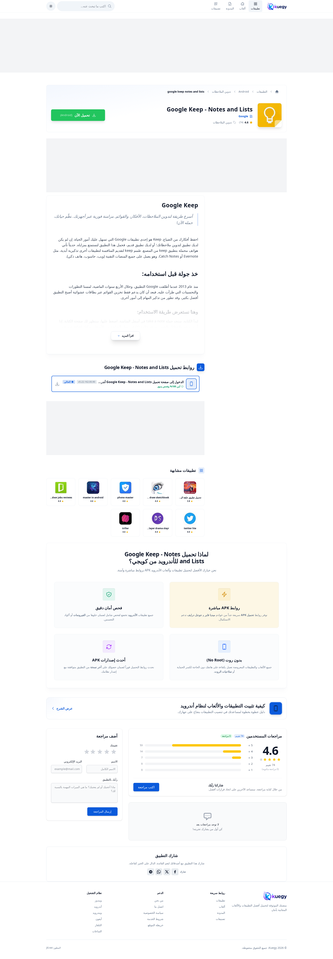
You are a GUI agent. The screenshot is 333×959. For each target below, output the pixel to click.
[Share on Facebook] (175, 871)
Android (244, 91)
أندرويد (98, 906)
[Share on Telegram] (150, 871)
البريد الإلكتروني (73, 761)
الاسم (114, 761)
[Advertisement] (166, 46)
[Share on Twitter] (166, 871)
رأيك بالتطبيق (110, 779)
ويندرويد (97, 913)
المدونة (221, 913)
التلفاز (98, 925)
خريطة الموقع (155, 925)
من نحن (158, 900)
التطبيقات (262, 91)
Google (243, 116)
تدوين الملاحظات (221, 91)
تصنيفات (220, 919)
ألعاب (222, 906)
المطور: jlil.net (53, 947)
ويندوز (98, 900)
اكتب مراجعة (146, 787)
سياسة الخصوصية (153, 913)
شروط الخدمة (155, 919)
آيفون (99, 919)
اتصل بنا (158, 906)
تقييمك (114, 745)
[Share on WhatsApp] (158, 871)
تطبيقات (220, 900)
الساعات (97, 931)
